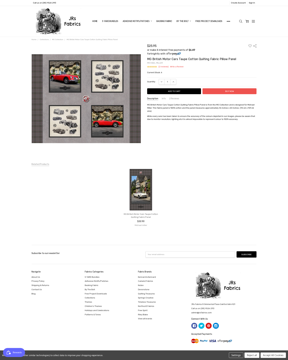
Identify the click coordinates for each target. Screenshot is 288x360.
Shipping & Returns (40, 285)
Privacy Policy (38, 281)
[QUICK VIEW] (156, 174)
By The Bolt (183, 21)
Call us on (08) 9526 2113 (44, 3)
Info (164, 98)
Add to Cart (141, 198)
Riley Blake (143, 314)
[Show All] (228, 21)
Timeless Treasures (147, 302)
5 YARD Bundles (110, 21)
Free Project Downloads (208, 21)
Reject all (252, 355)
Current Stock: (154, 72)
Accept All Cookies (273, 355)
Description (152, 98)
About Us (36, 277)
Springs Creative (145, 298)
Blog (34, 294)
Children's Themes (93, 306)
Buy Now (141, 205)
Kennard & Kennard (147, 277)
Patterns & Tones (93, 314)
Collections (90, 298)
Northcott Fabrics (146, 306)
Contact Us (37, 289)
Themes (88, 302)
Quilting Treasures (146, 294)
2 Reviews (174, 98)
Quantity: (151, 82)
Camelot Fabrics (145, 281)
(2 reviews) (163, 67)
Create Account (238, 3)
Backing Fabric (164, 21)
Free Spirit (142, 310)
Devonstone (143, 289)
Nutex (141, 285)
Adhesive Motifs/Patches (136, 21)
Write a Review (176, 67)
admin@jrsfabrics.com (201, 312)
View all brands (145, 318)
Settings (236, 355)
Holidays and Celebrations (97, 310)
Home (95, 21)
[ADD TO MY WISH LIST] (156, 179)
